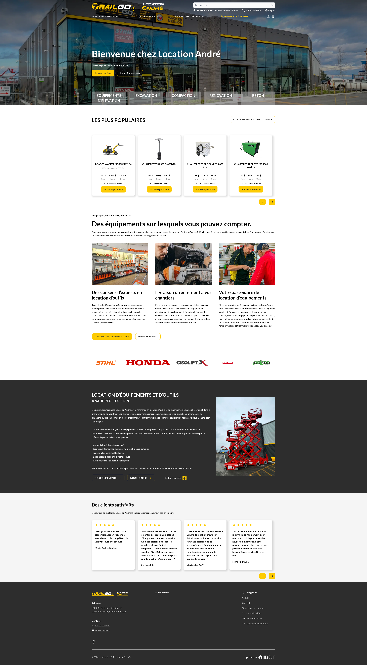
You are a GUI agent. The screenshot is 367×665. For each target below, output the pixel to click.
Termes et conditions (252, 618)
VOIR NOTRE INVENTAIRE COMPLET (252, 119)
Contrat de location (251, 613)
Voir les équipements (105, 16)
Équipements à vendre (235, 16)
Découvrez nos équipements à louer (112, 336)
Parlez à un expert (148, 336)
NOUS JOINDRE (138, 478)
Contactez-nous (147, 16)
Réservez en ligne (103, 73)
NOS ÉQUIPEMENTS (106, 478)
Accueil (245, 597)
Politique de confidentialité (255, 623)
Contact (246, 602)
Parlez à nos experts (130, 73)
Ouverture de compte (189, 16)
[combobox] (234, 5)
